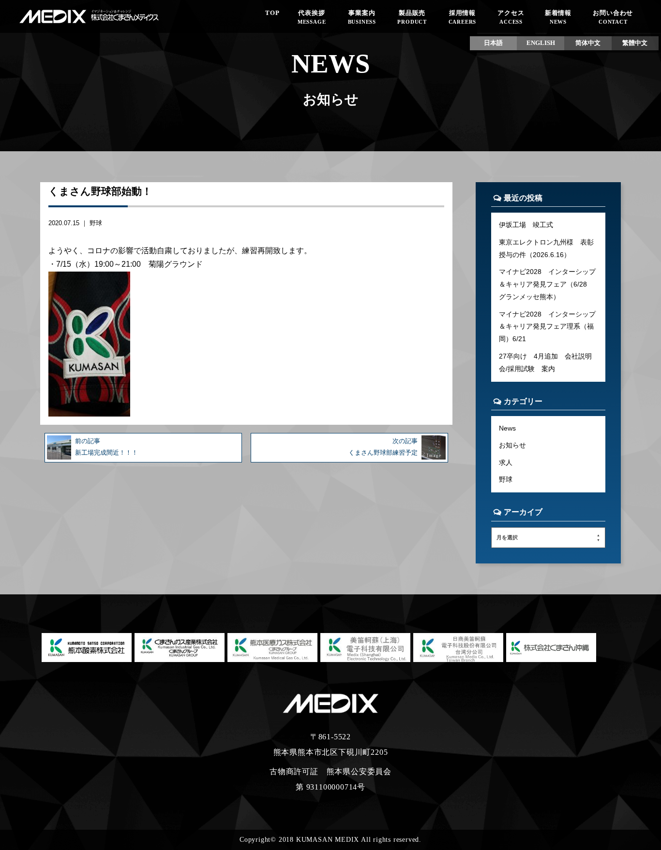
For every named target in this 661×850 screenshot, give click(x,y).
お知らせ (512, 445)
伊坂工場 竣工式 (526, 225)
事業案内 (362, 17)
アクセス (510, 17)
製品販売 (412, 17)
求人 (505, 462)
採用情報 (463, 17)
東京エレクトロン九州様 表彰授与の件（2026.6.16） (546, 248)
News (507, 428)
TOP (272, 13)
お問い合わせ (613, 17)
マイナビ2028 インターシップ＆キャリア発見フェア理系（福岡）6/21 (547, 326)
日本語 (493, 43)
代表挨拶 (312, 17)
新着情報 (558, 17)
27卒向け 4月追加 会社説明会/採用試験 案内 (545, 362)
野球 (96, 223)
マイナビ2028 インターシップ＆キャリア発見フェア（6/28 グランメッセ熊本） (547, 284)
